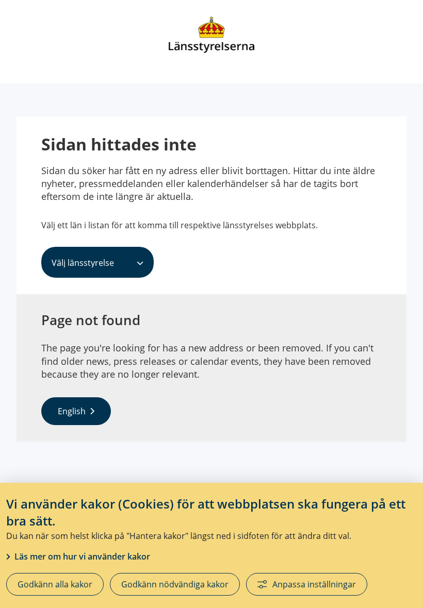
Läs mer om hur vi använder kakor (82, 556)
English (72, 411)
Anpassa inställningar (314, 584)
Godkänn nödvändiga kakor (175, 584)
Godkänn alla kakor (55, 584)
